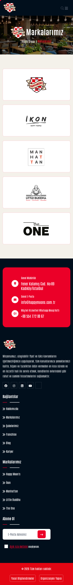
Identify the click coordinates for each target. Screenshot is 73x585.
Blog (8, 443)
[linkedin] (22, 385)
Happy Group (28, 41)
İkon (8, 482)
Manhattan (12, 491)
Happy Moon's (13, 474)
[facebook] (6, 385)
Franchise (11, 434)
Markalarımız (13, 417)
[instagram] (14, 385)
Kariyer (9, 451)
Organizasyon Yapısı (51, 578)
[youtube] (30, 385)
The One (10, 508)
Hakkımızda (12, 408)
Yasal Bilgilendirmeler (22, 578)
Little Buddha (13, 499)
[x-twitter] (38, 385)
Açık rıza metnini (19, 546)
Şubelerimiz (12, 425)
